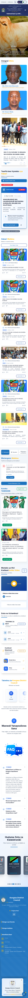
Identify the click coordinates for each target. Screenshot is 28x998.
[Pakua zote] (21, 632)
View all (24, 570)
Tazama (11, 477)
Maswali (4, 2)
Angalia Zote (21, 489)
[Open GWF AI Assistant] (24, 994)
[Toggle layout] (22, 979)
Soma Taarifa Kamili (10, 225)
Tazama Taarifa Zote (10, 180)
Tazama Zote (22, 623)
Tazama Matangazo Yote (14, 483)
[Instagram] (14, 914)
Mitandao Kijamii (12, 2)
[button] (14, 780)
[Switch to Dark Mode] (15, 2)
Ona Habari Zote (14, 245)
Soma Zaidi (6, 162)
